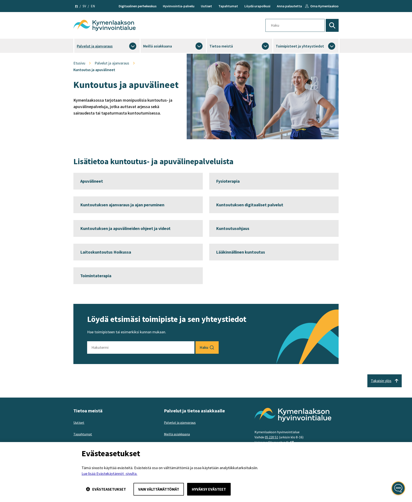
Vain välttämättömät (158, 489)
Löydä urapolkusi (257, 6)
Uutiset (206, 6)
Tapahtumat (228, 6)
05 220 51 (271, 437)
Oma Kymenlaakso (324, 6)
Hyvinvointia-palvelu (178, 6)
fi (76, 6)
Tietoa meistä (221, 46)
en (93, 6)
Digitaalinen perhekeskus (137, 6)
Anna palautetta (289, 6)
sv (84, 6)
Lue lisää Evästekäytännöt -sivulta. (109, 473)
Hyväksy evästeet (209, 489)
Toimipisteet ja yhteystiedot (300, 46)
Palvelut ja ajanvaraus (95, 46)
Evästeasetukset (109, 489)
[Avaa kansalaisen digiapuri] (398, 488)
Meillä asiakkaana (157, 46)
